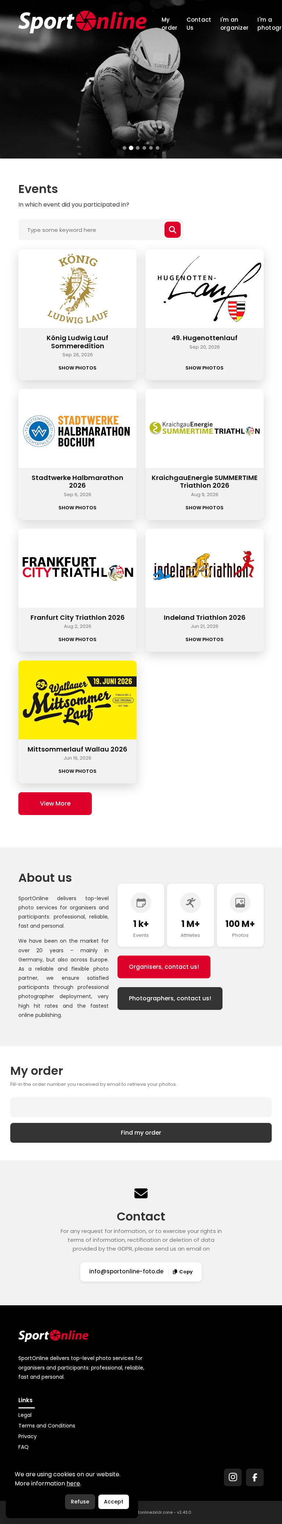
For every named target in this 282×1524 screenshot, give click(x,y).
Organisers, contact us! (164, 967)
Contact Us (199, 24)
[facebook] (255, 1477)
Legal (25, 1415)
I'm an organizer (234, 24)
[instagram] (233, 1477)
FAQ (23, 1447)
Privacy (27, 1436)
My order (170, 24)
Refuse (80, 1501)
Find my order (141, 1132)
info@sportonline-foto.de (126, 1271)
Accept (113, 1501)
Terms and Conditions (46, 1425)
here (73, 1483)
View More (55, 803)
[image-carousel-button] (124, 148)
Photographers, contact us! (170, 998)
